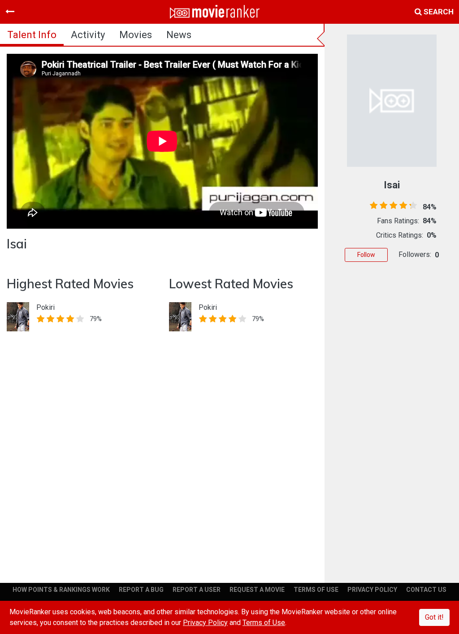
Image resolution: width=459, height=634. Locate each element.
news (178, 34)
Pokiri (45, 307)
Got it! (434, 617)
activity (88, 34)
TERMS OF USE (316, 589)
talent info (31, 34)
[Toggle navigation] (10, 11)
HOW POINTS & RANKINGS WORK (61, 589)
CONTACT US (426, 589)
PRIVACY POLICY (372, 589)
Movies (135, 34)
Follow (366, 254)
